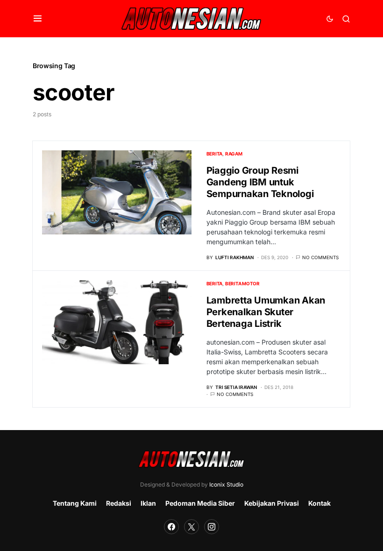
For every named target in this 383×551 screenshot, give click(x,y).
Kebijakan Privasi (271, 503)
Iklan (148, 503)
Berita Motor (242, 283)
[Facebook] (171, 526)
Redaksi (118, 503)
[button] (38, 18)
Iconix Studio (226, 484)
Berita (214, 153)
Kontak (319, 503)
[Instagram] (211, 526)
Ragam (233, 153)
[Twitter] (191, 526)
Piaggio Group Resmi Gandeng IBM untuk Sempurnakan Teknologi (260, 182)
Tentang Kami (75, 503)
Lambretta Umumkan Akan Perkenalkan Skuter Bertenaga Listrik (266, 312)
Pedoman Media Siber (200, 503)
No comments (320, 257)
